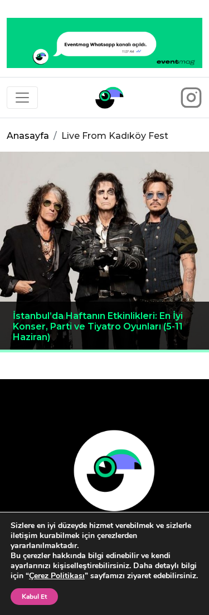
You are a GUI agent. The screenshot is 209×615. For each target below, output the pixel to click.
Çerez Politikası (57, 575)
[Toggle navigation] (22, 97)
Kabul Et (34, 596)
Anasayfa (28, 135)
